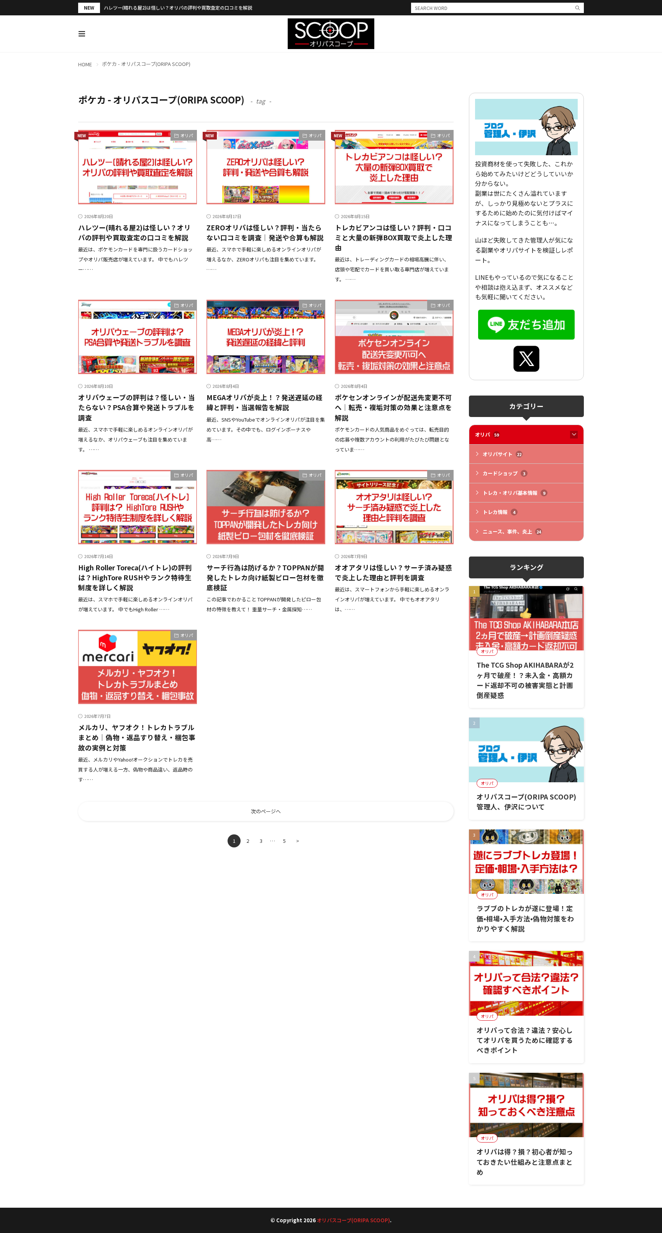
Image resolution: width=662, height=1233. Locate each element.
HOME (85, 64)
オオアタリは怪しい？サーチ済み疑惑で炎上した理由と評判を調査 (393, 572)
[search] (577, 8)
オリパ (186, 135)
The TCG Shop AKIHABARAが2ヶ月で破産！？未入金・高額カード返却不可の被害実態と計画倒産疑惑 (525, 680)
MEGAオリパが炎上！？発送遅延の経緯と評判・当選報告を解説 (264, 402)
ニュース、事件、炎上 (512, 531)
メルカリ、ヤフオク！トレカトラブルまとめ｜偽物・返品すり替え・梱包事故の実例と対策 (136, 737)
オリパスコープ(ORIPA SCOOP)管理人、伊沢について (526, 801)
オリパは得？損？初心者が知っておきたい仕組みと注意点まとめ (525, 1162)
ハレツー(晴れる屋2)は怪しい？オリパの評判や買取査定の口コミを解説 (178, 7)
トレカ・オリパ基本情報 (514, 492)
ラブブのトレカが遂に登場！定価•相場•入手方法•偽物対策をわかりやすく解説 (525, 918)
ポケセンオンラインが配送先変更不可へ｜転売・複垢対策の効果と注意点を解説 (393, 407)
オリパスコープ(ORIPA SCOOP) (353, 1220)
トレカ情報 (499, 512)
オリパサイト (502, 454)
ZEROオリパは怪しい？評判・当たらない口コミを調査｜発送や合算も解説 (265, 232)
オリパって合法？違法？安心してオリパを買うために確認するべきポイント (525, 1040)
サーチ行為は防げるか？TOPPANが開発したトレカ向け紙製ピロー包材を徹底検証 (265, 578)
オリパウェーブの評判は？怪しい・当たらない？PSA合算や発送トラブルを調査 (136, 407)
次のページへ (266, 811)
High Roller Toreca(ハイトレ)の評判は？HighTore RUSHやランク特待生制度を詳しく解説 (135, 578)
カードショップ (504, 473)
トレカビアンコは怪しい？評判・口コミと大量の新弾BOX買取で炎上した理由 (393, 238)
